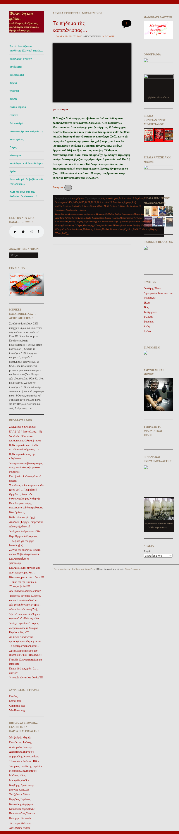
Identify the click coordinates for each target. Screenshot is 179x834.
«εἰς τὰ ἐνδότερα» (109, 198)
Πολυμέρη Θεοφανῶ (20, 818)
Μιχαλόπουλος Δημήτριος (22, 770)
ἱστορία (136, 214)
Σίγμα (147, 302)
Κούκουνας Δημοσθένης (21, 808)
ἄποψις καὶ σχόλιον (21, 58)
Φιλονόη (108, 36)
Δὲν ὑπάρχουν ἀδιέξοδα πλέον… (26, 590)
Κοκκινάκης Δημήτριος (21, 804)
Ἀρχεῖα (147, 551)
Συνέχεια (61, 187)
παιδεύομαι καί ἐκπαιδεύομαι (26, 163)
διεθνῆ (13, 98)
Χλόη (147, 326)
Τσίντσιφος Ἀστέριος (20, 823)
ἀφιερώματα (17, 74)
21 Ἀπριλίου (103, 202)
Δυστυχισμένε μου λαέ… (22, 572)
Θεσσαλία (109, 214)
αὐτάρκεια (16, 66)
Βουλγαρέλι (71, 210)
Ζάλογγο (91, 214)
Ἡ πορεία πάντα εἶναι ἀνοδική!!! (26, 677)
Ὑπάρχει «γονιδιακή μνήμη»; (24, 623)
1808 (81, 202)
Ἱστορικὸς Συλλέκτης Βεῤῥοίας (25, 766)
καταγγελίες (17, 139)
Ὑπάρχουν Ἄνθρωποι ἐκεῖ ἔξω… (26, 531)
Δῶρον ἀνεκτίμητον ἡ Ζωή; (23, 609)
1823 (93, 202)
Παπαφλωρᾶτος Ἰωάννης (22, 813)
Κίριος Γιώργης (112, 217)
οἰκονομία (15, 155)
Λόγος (13, 147)
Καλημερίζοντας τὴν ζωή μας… (25, 567)
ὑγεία (13, 171)
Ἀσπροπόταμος (89, 206)
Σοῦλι (136, 229)
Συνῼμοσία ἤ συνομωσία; (22, 426)
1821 (87, 202)
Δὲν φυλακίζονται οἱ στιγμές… (25, 604)
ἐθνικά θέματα (18, 106)
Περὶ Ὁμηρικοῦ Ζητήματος (23, 536)
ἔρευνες (14, 115)
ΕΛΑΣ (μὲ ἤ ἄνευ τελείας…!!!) (25, 431)
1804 (75, 202)
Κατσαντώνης (71, 217)
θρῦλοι (118, 214)
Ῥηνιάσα (128, 229)
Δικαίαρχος (149, 297)
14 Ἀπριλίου (125, 198)
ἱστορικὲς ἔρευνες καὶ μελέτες (26, 131)
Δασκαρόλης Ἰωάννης (20, 747)
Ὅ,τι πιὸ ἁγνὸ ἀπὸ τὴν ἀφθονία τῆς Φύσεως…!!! (24, 194)
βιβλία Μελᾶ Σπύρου (107, 206)
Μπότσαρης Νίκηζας (130, 225)
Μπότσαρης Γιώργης (72, 225)
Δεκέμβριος (73, 214)
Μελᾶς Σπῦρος (76, 221)
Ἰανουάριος (127, 214)
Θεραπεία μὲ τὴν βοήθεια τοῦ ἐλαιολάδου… (26, 181)
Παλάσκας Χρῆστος (92, 229)
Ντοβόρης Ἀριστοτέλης (21, 785)
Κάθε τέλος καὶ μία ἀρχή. (22, 517)
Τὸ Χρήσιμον (150, 312)
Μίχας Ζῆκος (89, 221)
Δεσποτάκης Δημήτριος (21, 751)
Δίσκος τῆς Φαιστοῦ (19, 526)
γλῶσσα (14, 90)
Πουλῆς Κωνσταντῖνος (112, 229)
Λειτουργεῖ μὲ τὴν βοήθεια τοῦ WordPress (74, 569)
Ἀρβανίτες (76, 206)
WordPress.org (17, 710)
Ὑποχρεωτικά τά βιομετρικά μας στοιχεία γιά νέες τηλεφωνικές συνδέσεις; (26, 467)
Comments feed (17, 705)
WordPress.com (133, 569)
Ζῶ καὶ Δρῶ (16, 123)
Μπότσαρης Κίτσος (92, 225)
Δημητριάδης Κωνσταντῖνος (23, 756)
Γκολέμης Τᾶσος (152, 288)
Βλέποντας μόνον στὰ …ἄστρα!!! (26, 577)
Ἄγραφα (127, 202)
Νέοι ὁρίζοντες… (18, 512)
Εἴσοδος (13, 696)
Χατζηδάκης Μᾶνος (19, 794)
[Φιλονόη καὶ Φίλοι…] (26, 34)
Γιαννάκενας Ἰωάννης (20, 742)
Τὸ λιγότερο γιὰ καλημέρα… (24, 645)
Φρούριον (149, 321)
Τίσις (146, 307)
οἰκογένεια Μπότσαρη (72, 229)
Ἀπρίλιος (67, 206)
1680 (69, 202)
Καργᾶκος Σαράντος (20, 799)
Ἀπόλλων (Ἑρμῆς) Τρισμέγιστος (26, 521)
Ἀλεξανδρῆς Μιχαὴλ (20, 737)
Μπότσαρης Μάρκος (110, 225)
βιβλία (13, 82)
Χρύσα (147, 331)
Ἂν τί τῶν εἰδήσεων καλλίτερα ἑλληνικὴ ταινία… (26, 48)
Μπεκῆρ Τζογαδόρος (119, 221)
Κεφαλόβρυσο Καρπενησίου (91, 217)
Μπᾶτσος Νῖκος (17, 775)
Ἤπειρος (100, 214)
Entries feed (15, 700)
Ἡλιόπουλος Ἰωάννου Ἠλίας (24, 761)
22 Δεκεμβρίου (116, 202)
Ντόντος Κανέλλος (19, 789)
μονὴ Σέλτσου (103, 221)
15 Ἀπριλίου (137, 198)
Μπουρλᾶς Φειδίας (19, 780)
